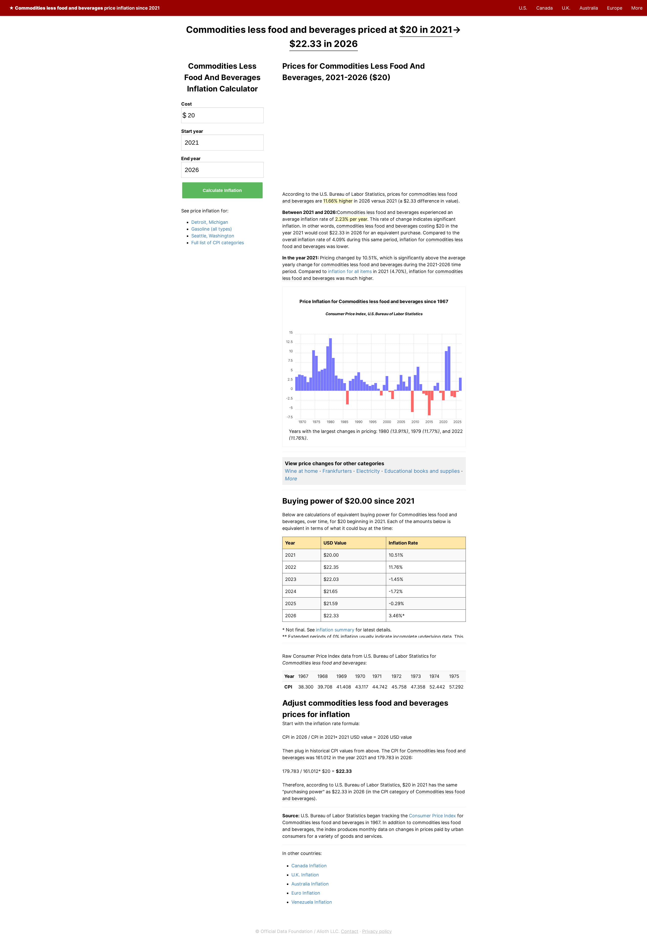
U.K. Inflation (305, 874)
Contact (349, 931)
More (636, 8)
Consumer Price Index (432, 815)
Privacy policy (377, 931)
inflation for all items (350, 271)
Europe (614, 8)
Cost (186, 104)
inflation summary (335, 629)
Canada (544, 8)
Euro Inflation (305, 893)
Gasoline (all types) (211, 229)
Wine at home (301, 471)
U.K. (566, 8)
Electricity (368, 471)
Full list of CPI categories (217, 242)
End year (190, 158)
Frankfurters (337, 471)
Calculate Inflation (222, 190)
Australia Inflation (310, 883)
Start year (192, 131)
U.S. (523, 8)
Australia (589, 8)
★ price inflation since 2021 (84, 8)
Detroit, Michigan (209, 222)
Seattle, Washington (212, 235)
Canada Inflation (309, 865)
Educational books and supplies (422, 471)
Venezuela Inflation (311, 902)
